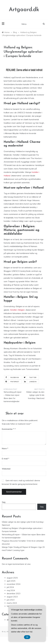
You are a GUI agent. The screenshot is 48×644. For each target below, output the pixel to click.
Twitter (33, 377)
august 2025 (12, 578)
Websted (6, 468)
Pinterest (14, 382)
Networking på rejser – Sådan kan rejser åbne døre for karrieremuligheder (13, 397)
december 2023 (13, 593)
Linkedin (33, 382)
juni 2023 (10, 600)
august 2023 (12, 597)
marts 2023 (12, 603)
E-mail (5, 458)
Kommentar (8, 429)
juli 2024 (10, 587)
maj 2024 (11, 590)
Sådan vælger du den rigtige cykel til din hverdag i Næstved (35, 395)
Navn (5, 448)
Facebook (14, 377)
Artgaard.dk (24, 9)
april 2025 (11, 581)
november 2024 (13, 584)
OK (27, 637)
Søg (3, 502)
